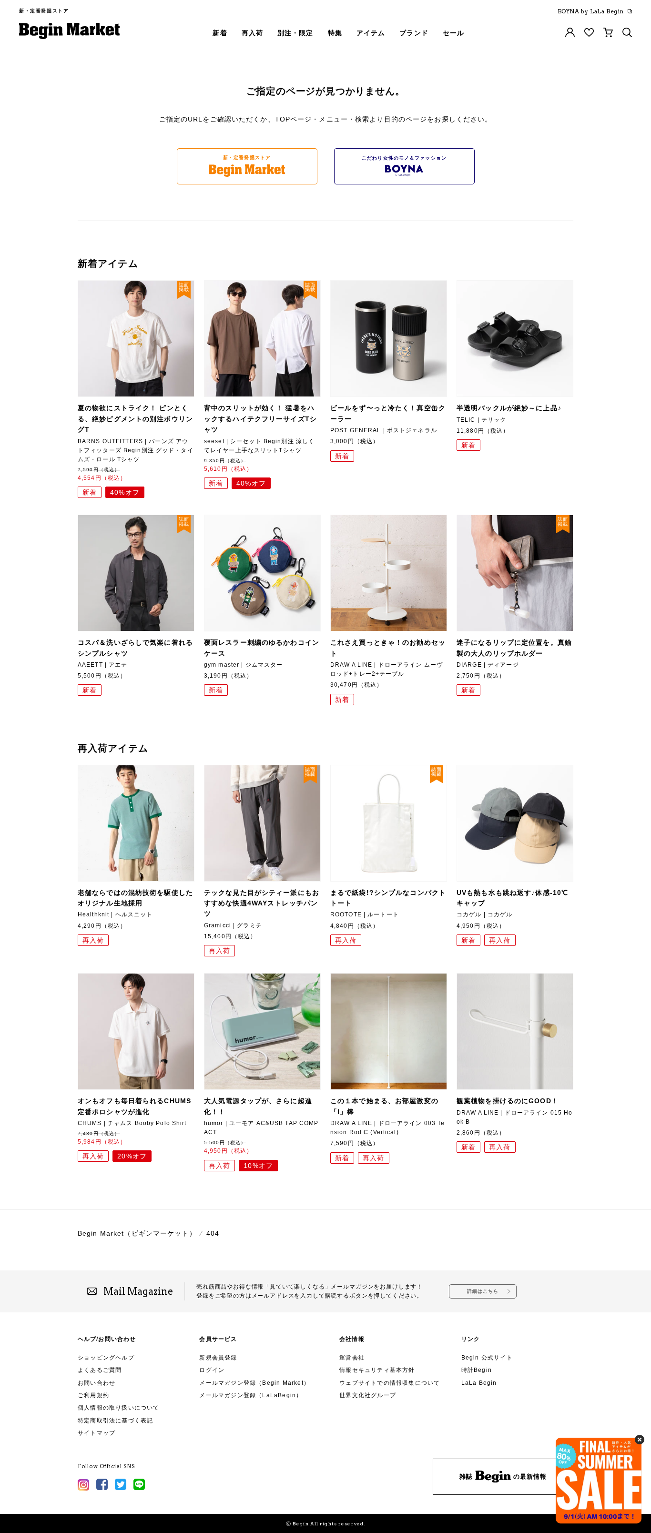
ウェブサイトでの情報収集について (389, 1383)
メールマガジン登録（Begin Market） (254, 1383)
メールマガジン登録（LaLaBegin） (250, 1395)
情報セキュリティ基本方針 (377, 1370)
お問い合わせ (96, 1383)
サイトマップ (96, 1433)
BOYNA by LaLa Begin (591, 11)
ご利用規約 (93, 1395)
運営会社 (352, 1357)
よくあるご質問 (100, 1370)
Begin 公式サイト (487, 1357)
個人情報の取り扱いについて (119, 1407)
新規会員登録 (218, 1357)
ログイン (211, 1370)
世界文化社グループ (367, 1395)
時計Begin (476, 1370)
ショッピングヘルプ (106, 1357)
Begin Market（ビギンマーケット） (137, 1233)
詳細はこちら (483, 1291)
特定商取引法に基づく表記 (115, 1420)
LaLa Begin (479, 1383)
